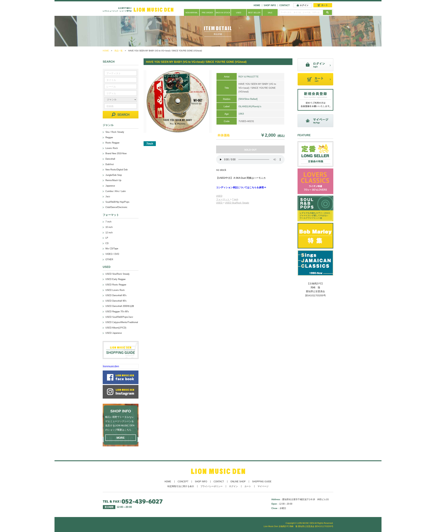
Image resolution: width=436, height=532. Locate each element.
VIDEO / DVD (112, 254)
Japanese (110, 185)
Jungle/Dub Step (113, 175)
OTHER (109, 259)
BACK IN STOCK (223, 13)
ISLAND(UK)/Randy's (249, 106)
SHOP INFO (270, 5)
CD (106, 243)
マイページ (263, 486)
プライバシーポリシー (211, 486)
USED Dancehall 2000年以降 (119, 306)
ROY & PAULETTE (248, 76)
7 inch (235, 199)
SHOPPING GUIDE (261, 481)
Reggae (109, 137)
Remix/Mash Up (113, 180)
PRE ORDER (207, 13)
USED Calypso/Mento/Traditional (121, 322)
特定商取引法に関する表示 (180, 486)
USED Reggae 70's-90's (117, 311)
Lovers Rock (111, 148)
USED (238, 13)
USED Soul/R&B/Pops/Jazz (119, 317)
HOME (257, 5)
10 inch (109, 227)
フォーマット (223, 199)
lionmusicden (111, 366)
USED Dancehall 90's (116, 301)
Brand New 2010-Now (116, 153)
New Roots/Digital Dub (116, 169)
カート (247, 486)
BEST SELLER (254, 13)
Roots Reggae (112, 142)
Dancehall (110, 159)
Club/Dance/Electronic (116, 207)
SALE (270, 13)
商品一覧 (118, 51)
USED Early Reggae (115, 279)
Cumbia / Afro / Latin (115, 191)
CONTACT (284, 5)
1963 (241, 113)
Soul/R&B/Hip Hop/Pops (117, 202)
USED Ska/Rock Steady (237, 202)
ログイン (233, 486)
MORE (120, 437)
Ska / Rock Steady (114, 132)
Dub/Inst (109, 164)
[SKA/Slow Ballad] (248, 99)
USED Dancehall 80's (116, 295)
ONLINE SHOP (238, 481)
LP (106, 238)
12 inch (109, 232)
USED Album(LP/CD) (115, 327)
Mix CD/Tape (111, 248)
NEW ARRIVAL (191, 13)
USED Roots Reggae (115, 284)
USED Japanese (113, 333)
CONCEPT (183, 481)
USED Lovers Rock (115, 290)
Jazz (107, 196)
